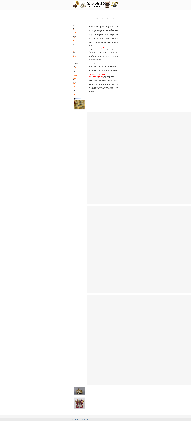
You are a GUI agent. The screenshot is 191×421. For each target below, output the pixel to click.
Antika (104, 419)
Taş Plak (74, 67)
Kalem (74, 45)
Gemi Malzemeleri (76, 63)
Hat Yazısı (74, 39)
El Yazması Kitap (76, 18)
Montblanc (74, 86)
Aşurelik (74, 78)
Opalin (74, 41)
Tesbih (74, 47)
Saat (73, 29)
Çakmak (74, 48)
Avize (74, 59)
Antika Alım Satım (90, 419)
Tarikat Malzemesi (76, 70)
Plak (73, 21)
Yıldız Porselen (75, 93)
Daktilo (74, 55)
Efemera (74, 82)
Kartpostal (74, 36)
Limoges (74, 66)
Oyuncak (74, 43)
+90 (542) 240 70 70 (115, 0)
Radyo (74, 52)
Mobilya (74, 37)
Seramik (74, 64)
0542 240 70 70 (95, 4)
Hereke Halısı (75, 75)
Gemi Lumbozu (75, 91)
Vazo (73, 25)
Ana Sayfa (74, 14)
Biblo (73, 28)
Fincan (74, 83)
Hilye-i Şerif (75, 74)
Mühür (74, 90)
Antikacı (101, 419)
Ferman (74, 40)
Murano (74, 87)
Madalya (74, 33)
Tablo (74, 24)
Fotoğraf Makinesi (76, 76)
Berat (74, 44)
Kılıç (73, 51)
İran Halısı (74, 60)
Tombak (74, 94)
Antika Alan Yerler (76, 419)
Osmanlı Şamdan (76, 68)
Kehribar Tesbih (75, 72)
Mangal (74, 71)
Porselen (74, 49)
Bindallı (74, 79)
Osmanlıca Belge (76, 32)
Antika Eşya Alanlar (83, 419)
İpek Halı (74, 56)
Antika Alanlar (96, 419)
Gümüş (74, 22)
